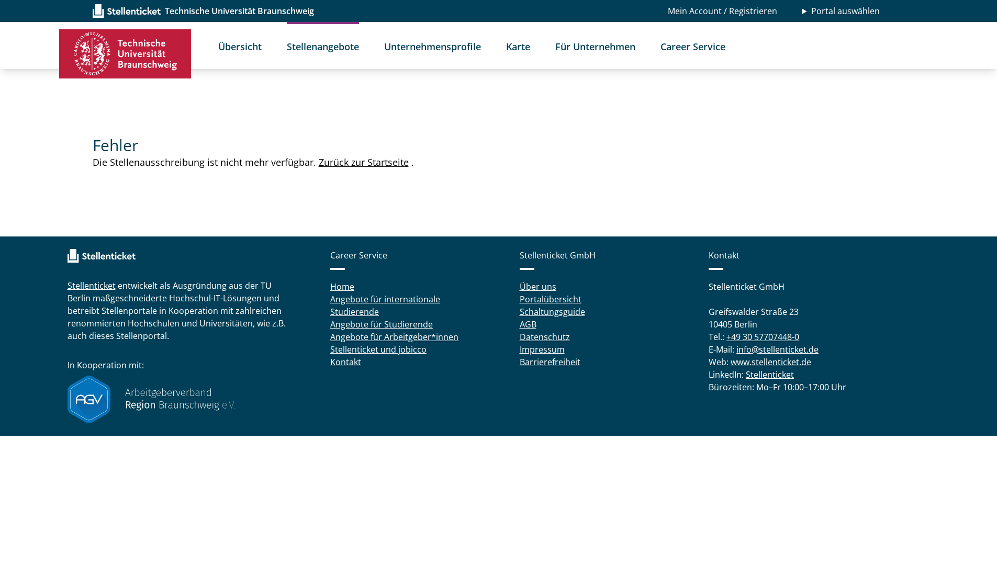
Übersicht (240, 46)
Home (342, 286)
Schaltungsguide (552, 312)
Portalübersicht (550, 299)
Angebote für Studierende (381, 324)
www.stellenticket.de (771, 362)
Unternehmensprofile (432, 46)
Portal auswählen (845, 11)
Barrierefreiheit (550, 362)
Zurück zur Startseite (364, 162)
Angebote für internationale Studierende (385, 305)
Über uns (538, 286)
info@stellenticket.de (777, 349)
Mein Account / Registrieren (722, 11)
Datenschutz (545, 337)
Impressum (542, 349)
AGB (528, 324)
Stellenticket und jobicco (378, 349)
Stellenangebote (323, 46)
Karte (518, 46)
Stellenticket (92, 285)
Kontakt (345, 362)
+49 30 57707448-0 (762, 337)
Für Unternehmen (595, 46)
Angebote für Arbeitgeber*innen (394, 337)
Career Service (692, 46)
